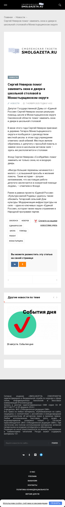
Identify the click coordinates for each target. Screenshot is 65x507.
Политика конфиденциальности (32, 490)
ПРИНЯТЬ (55, 503)
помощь (23, 231)
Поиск (55, 443)
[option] (32, 327)
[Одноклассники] (29, 454)
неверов (25, 221)
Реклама (32, 476)
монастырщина (16, 241)
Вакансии (32, 481)
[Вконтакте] (23, 454)
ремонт (12, 236)
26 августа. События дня (20, 344)
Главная (8, 17)
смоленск (13, 221)
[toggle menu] (5, 4)
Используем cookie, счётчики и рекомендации (25, 503)
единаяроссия (15, 226)
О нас (32, 472)
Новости (20, 17)
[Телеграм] (41, 454)
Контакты (32, 485)
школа (12, 231)
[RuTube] (35, 454)
